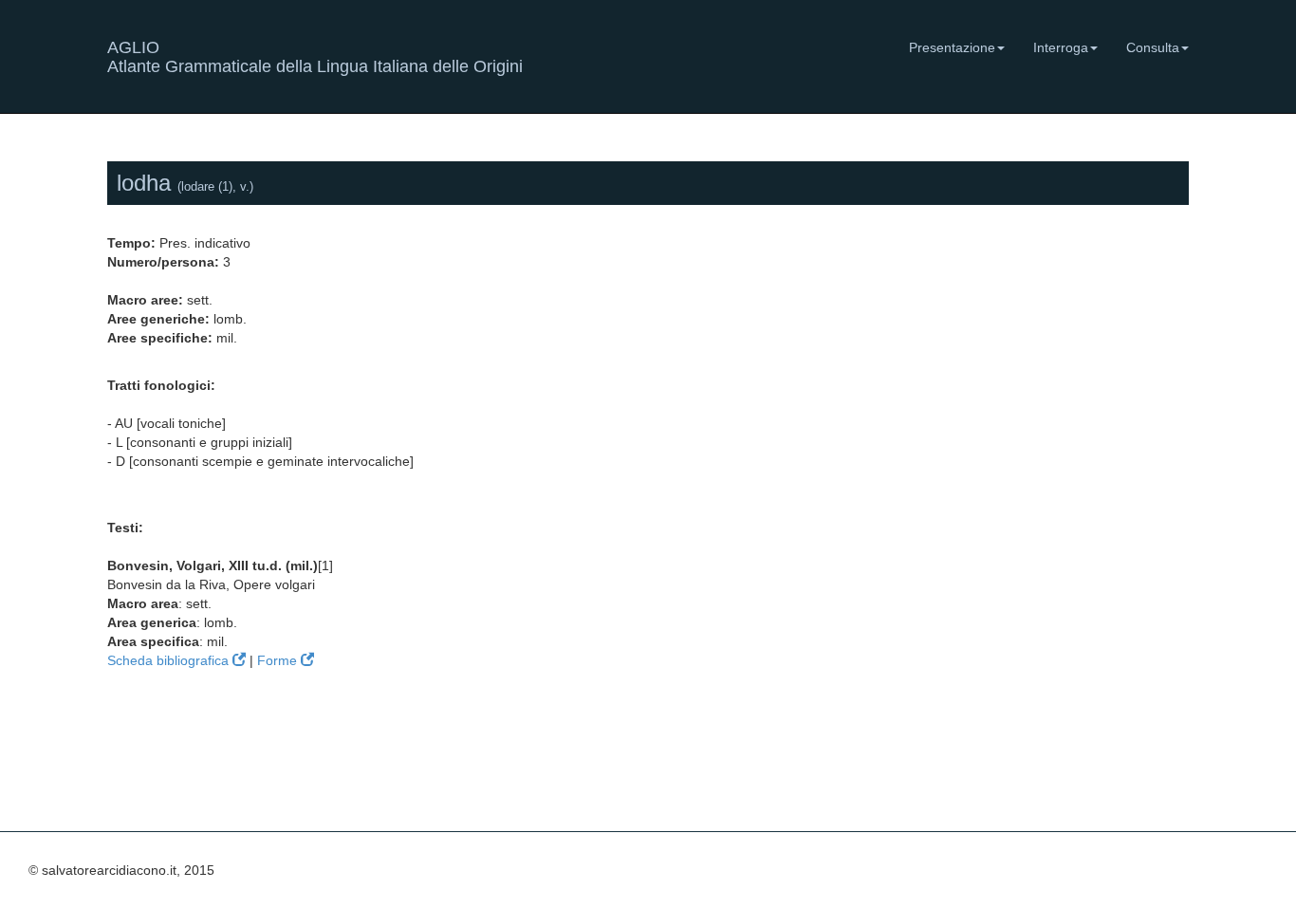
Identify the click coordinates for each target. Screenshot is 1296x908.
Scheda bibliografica (169, 660)
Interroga (1060, 47)
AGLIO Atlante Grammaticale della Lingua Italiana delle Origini (315, 54)
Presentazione (952, 47)
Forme (279, 660)
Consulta (1152, 47)
